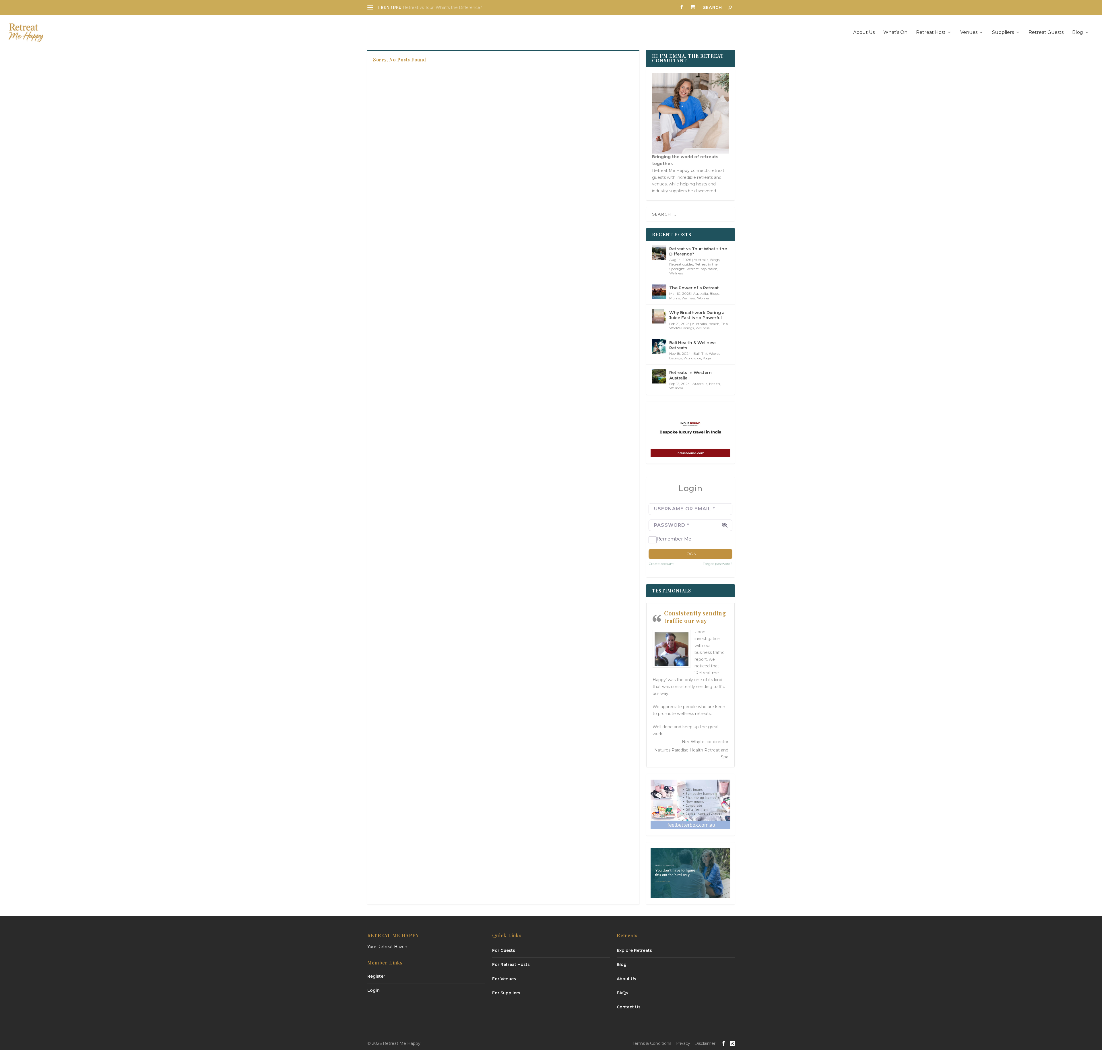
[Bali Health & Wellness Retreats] (659, 346)
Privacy (683, 1043)
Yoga (707, 358)
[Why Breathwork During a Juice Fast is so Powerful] (659, 316)
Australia (701, 259)
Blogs (714, 259)
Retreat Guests (1046, 32)
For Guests (503, 950)
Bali (696, 353)
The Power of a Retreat (694, 287)
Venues (968, 32)
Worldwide (692, 358)
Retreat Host (931, 32)
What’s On (895, 32)
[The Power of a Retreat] (659, 291)
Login (690, 553)
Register (376, 976)
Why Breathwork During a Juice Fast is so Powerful (697, 315)
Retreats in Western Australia (690, 375)
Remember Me (674, 539)
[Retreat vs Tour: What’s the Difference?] (659, 252)
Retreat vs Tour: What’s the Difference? (442, 7)
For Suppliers (506, 992)
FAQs (622, 992)
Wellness (676, 273)
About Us (864, 32)
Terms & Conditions (652, 1043)
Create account (661, 563)
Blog (1077, 32)
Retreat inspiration (701, 269)
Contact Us (629, 1007)
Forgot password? (717, 563)
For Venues (504, 978)
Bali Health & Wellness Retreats (693, 345)
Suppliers (1003, 32)
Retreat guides (681, 264)
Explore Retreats (634, 950)
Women (703, 298)
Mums (674, 298)
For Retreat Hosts (511, 964)
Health (714, 323)
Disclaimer (704, 1043)
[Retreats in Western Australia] (659, 376)
